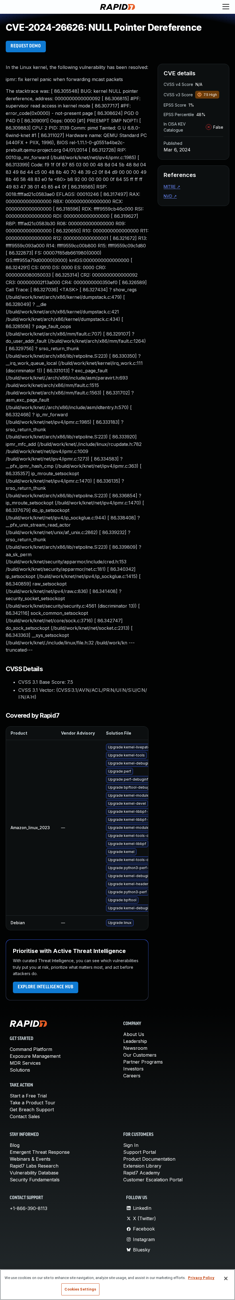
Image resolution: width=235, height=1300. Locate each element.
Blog (14, 1145)
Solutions (20, 1070)
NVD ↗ (170, 196)
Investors (133, 1069)
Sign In (130, 1145)
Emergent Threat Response (40, 1152)
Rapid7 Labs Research (34, 1166)
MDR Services (25, 1063)
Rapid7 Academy (141, 1173)
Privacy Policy (201, 1278)
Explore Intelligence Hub (45, 987)
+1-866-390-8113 (28, 1208)
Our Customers (139, 1055)
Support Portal (139, 1152)
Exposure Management (35, 1056)
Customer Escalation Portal (153, 1179)
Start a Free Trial (28, 1096)
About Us (133, 1034)
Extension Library (142, 1166)
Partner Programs (143, 1062)
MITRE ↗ (172, 186)
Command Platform (31, 1049)
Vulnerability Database (34, 1173)
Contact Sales (25, 1116)
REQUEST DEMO (26, 46)
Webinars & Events (30, 1159)
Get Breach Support (32, 1109)
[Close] (226, 1278)
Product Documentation (149, 1159)
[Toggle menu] (225, 7)
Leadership (135, 1041)
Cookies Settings (80, 1289)
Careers (131, 1075)
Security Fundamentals (35, 1179)
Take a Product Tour (32, 1103)
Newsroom (135, 1048)
